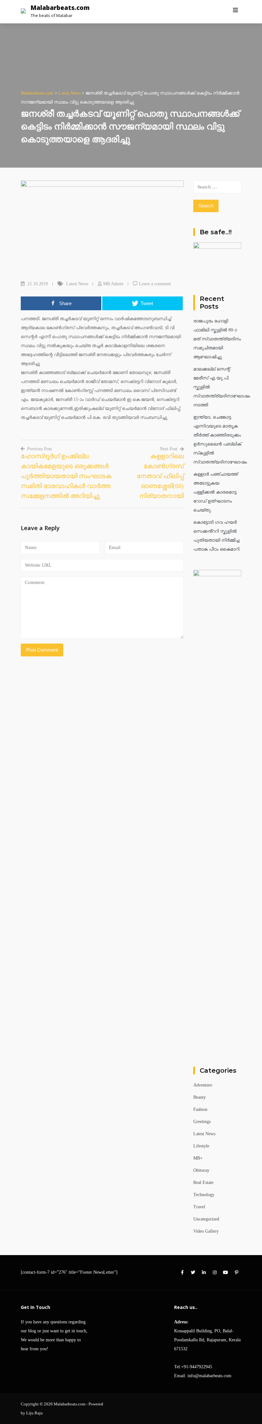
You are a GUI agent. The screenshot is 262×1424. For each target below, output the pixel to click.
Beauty (199, 1097)
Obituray (201, 1170)
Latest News (77, 283)
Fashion (200, 1109)
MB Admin (113, 283)
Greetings (202, 1121)
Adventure (202, 1085)
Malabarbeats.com (60, 8)
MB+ (198, 1158)
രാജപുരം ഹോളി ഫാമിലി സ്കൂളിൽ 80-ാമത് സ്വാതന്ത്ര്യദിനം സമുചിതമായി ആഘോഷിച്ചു (217, 339)
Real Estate (203, 1182)
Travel (199, 1206)
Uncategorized (206, 1219)
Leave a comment (155, 283)
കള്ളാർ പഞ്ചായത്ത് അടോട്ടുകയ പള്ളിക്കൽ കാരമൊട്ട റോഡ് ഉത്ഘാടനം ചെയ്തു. (215, 492)
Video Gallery (206, 1231)
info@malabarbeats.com (209, 1375)
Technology (203, 1194)
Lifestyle (201, 1146)
